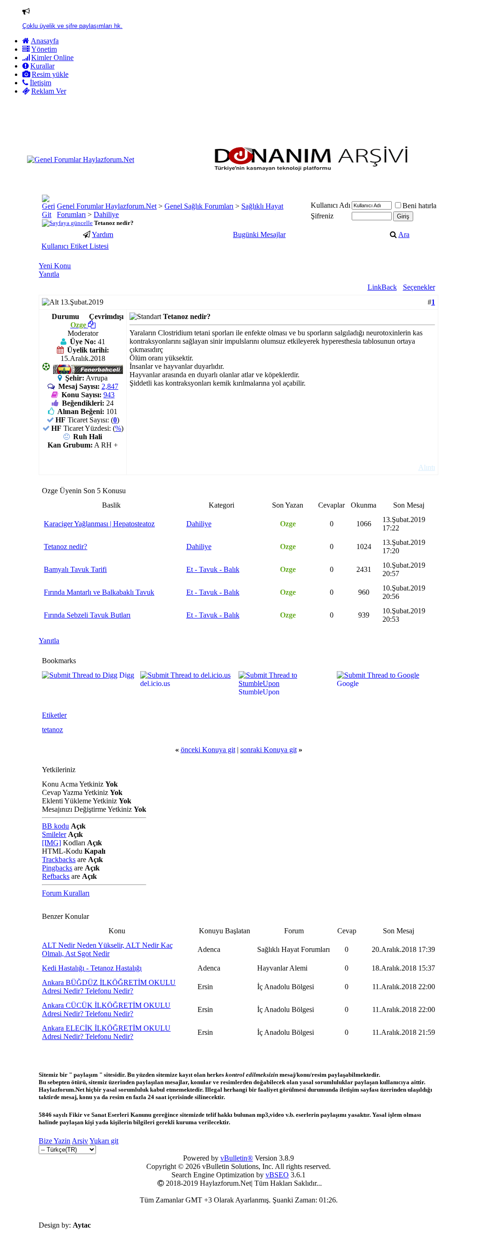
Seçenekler (419, 287)
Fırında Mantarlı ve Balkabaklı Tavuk (99, 592)
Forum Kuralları (65, 893)
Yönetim (44, 49)
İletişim (40, 83)
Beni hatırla (419, 206)
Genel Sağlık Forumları (198, 206)
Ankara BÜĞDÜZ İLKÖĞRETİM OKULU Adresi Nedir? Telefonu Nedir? (109, 986)
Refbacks (55, 876)
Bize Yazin (54, 1141)
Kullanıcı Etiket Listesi (75, 246)
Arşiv (80, 1141)
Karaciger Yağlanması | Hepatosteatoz (99, 524)
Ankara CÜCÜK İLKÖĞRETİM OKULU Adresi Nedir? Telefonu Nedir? (106, 1009)
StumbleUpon (258, 692)
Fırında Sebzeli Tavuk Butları (87, 615)
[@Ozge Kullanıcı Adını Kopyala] (91, 325)
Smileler (54, 834)
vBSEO (277, 1175)
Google (348, 683)
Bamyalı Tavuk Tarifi (75, 569)
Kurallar (42, 66)
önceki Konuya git (208, 750)
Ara (403, 234)
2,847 (110, 386)
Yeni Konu (55, 266)
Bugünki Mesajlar (259, 234)
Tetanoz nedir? (65, 546)
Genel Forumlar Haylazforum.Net (107, 206)
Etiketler (54, 715)
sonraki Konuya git (268, 750)
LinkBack (382, 287)
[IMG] (51, 843)
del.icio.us (155, 683)
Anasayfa (45, 41)
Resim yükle (50, 74)
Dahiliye (106, 214)
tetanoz (52, 730)
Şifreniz (322, 216)
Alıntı (426, 467)
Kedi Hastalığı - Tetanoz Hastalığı (92, 968)
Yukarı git (103, 1141)
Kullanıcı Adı (330, 205)
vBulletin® (236, 1158)
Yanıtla (49, 274)
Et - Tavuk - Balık (212, 569)
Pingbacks (57, 868)
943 (109, 395)
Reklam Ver (48, 91)
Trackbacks (58, 859)
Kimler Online (52, 57)
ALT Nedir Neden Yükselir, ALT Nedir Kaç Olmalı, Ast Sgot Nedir (107, 949)
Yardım (102, 234)
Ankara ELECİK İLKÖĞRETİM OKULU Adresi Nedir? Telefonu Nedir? (106, 1032)
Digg (126, 675)
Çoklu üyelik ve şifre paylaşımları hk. (72, 25)
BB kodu (55, 826)
